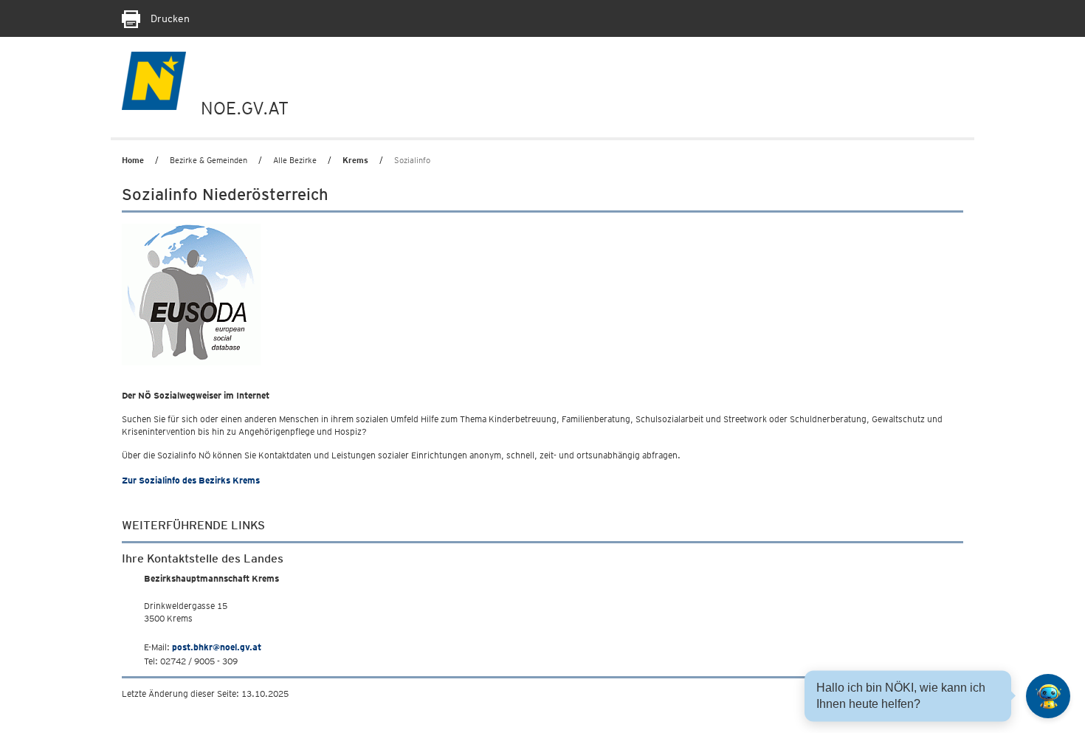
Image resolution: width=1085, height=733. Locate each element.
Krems (355, 160)
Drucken (169, 18)
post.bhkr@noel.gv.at (216, 647)
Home (133, 160)
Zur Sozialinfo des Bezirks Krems (191, 480)
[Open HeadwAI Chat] (1048, 696)
